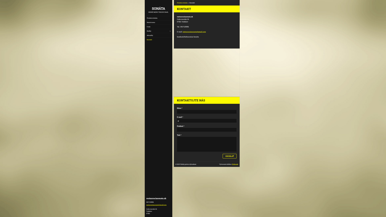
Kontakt (149, 40)
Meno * (179, 108)
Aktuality (150, 35)
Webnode (235, 164)
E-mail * (180, 117)
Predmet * (180, 126)
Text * (179, 135)
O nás (148, 27)
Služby (149, 31)
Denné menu (151, 22)
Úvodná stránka (152, 18)
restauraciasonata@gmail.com (194, 32)
